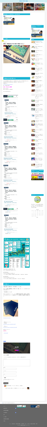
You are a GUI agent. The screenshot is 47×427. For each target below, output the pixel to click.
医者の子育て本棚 (23, 1)
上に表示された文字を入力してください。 (9, 379)
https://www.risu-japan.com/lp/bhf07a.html (9, 324)
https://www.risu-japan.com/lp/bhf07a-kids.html (9, 327)
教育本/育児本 (5, 408)
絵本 (4, 414)
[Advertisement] (16, 31)
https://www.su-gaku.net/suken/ (7, 84)
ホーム (4, 406)
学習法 (5, 341)
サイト (4, 374)
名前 (4, 367)
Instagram (17, 350)
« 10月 (37, 217)
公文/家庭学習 (5, 412)
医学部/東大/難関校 (6, 410)
